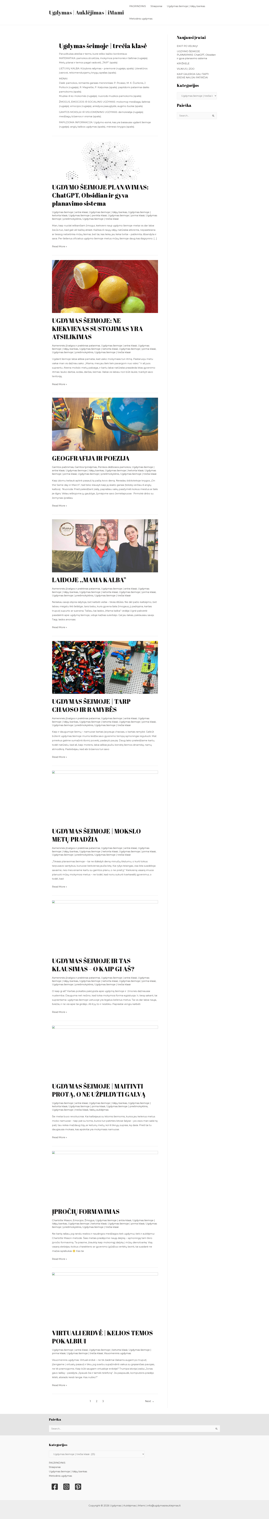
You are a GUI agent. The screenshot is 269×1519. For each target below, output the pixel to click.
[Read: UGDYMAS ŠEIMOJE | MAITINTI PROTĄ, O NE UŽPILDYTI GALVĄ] (105, 1051)
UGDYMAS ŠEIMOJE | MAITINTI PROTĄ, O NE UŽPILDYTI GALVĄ (99, 1090)
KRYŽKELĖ (183, 63)
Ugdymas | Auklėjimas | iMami (86, 12)
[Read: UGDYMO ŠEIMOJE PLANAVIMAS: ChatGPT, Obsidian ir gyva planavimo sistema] (105, 160)
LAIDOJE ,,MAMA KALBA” (89, 580)
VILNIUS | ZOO (185, 68)
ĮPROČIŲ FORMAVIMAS (86, 1211)
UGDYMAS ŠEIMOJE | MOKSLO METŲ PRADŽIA (96, 835)
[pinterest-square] (78, 1486)
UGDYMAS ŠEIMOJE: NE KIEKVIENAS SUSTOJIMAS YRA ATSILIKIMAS (97, 328)
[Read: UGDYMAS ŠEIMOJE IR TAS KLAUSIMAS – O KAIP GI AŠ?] (105, 926)
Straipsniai (156, 6)
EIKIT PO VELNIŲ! (187, 46)
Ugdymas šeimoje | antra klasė (70, 212)
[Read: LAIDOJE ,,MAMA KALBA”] (105, 545)
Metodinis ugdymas (140, 18)
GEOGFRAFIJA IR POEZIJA (91, 458)
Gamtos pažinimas (63, 467)
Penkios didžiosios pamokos (114, 467)
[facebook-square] (54, 1486)
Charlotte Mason (62, 1220)
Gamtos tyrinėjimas (86, 467)
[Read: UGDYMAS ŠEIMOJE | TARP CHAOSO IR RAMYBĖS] (105, 667)
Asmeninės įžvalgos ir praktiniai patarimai (76, 345)
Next (149, 1401)
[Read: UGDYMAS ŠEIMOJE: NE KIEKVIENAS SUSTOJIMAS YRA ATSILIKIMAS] (105, 286)
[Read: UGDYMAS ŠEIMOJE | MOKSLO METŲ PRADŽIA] (105, 796)
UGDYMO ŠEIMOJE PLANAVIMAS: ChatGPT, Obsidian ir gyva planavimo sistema (100, 195)
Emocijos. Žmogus (83, 1220)
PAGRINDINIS (137, 6)
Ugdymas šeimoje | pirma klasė (126, 215)
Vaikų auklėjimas (99, 1109)
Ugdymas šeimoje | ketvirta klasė (98, 348)
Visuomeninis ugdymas (117, 1353)
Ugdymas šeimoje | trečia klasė (100, 218)
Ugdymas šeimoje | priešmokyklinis (72, 352)
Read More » (59, 246)
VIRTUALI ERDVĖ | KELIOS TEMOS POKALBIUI (102, 1337)
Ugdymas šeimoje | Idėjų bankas (186, 6)
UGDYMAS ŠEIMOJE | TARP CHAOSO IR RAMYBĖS (91, 705)
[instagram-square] (66, 1486)
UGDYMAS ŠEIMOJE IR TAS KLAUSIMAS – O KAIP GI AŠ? (93, 965)
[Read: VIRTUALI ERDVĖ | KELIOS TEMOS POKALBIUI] (105, 1298)
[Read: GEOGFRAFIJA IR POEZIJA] (105, 424)
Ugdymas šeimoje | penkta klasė (87, 215)
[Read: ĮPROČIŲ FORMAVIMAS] (105, 1177)
